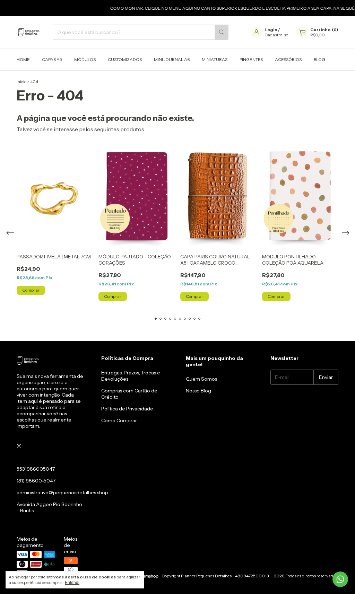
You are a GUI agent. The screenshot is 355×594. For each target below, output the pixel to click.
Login (271, 29)
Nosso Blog (198, 391)
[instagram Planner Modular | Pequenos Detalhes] (19, 446)
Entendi (72, 582)
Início (21, 81)
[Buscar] (221, 32)
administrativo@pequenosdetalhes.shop (62, 492)
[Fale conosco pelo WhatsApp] (340, 579)
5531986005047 (36, 469)
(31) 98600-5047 (36, 481)
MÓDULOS (85, 59)
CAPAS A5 (52, 59)
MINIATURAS (214, 59)
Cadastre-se (276, 34)
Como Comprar (119, 420)
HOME (23, 59)
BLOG (319, 59)
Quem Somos (201, 379)
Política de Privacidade (127, 409)
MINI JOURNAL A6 (172, 59)
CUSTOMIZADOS (125, 59)
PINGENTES (251, 59)
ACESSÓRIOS (288, 59)
